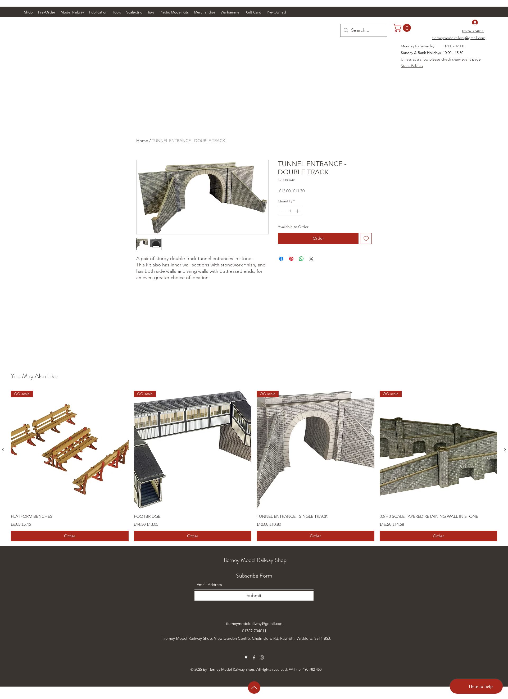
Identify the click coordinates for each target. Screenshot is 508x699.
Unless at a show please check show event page (441, 59)
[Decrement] (282, 211)
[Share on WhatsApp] (301, 259)
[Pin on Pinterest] (291, 259)
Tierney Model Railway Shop (255, 560)
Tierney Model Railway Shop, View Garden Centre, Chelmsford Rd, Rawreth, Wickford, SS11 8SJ (246, 638)
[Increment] (298, 211)
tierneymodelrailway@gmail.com (255, 623)
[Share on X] (311, 259)
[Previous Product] (3, 449)
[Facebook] (254, 657)
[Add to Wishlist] (366, 238)
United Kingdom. (177, 645)
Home (142, 140)
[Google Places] (246, 657)
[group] (254, 466)
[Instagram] (262, 657)
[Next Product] (505, 449)
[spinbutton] (290, 211)
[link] (403, 28)
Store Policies (412, 65)
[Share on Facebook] (281, 259)
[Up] (254, 687)
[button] (72, 12)
